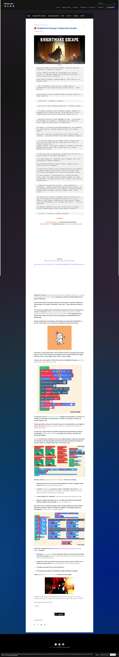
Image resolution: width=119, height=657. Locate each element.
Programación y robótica (39, 15)
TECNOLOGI (9, 4)
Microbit (76, 15)
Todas (28, 15)
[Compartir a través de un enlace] (44, 604)
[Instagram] (59, 624)
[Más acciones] (84, 25)
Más (88, 15)
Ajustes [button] (97, 654)
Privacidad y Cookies (65, 627)
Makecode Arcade (38, 600)
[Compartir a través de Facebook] (34, 604)
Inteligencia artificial (53, 15)
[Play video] (59, 278)
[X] (56, 624)
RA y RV (69, 15)
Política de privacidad (13, 655)
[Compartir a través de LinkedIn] (41, 604)
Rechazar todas (104, 654)
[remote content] (59, 242)
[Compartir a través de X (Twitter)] (38, 604)
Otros (62, 15)
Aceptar (113, 654)
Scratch (82, 15)
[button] (59, 331)
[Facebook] (63, 624)
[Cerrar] (117, 654)
